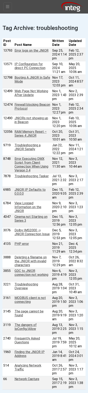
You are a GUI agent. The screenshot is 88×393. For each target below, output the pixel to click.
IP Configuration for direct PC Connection (30, 66)
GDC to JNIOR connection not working (31, 273)
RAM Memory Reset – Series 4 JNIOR (31, 133)
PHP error (22, 244)
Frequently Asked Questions (27, 340)
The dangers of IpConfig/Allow (26, 327)
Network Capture (27, 379)
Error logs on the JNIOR (32, 50)
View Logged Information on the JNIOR (28, 207)
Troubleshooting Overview (26, 286)
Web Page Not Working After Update (31, 93)
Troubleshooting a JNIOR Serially (28, 147)
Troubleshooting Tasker (32, 176)
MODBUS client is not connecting (30, 300)
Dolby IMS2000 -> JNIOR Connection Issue (32, 232)
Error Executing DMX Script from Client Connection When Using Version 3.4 (31, 164)
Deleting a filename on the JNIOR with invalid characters (31, 261)
